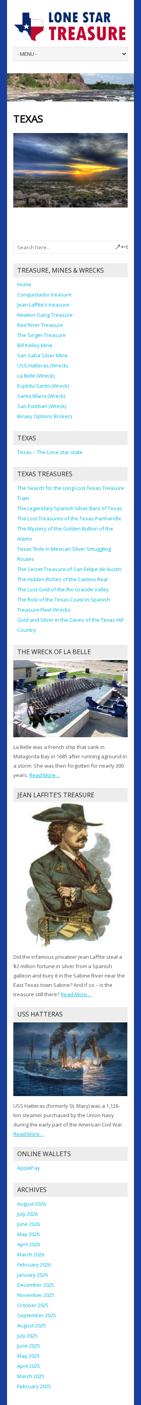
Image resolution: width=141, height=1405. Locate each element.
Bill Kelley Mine (34, 345)
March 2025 (30, 1376)
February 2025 (34, 1386)
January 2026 (32, 1274)
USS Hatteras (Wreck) (42, 365)
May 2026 (28, 1234)
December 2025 (35, 1284)
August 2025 (31, 1325)
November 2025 (35, 1295)
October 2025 (33, 1305)
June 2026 (28, 1224)
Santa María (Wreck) (41, 395)
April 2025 (28, 1366)
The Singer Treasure (41, 335)
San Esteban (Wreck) (41, 406)
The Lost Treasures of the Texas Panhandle (69, 518)
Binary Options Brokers (44, 416)
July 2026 (27, 1213)
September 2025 (36, 1315)
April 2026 (28, 1244)
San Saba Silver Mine (42, 355)
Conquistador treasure (44, 294)
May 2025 (28, 1355)
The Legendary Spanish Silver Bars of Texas (69, 508)
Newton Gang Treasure (45, 314)
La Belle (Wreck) (35, 375)
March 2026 (30, 1254)
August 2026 (31, 1203)
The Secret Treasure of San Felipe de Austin (69, 569)
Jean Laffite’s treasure (43, 304)
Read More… (44, 775)
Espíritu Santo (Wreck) (43, 385)
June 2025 (28, 1345)
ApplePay (28, 1167)
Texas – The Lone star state (50, 452)
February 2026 (34, 1264)
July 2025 (27, 1335)
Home (24, 284)
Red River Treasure (40, 324)
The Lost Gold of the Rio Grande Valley (63, 589)
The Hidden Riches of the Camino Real (62, 579)
